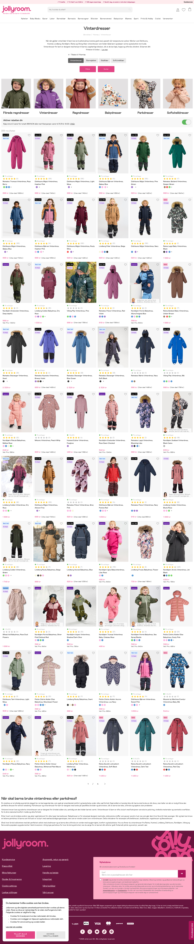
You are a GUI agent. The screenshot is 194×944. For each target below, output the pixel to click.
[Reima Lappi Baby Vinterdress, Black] (164, 252)
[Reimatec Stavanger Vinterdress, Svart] (3, 381)
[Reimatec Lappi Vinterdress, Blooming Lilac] (166, 252)
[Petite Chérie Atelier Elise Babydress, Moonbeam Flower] (166, 640)
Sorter (106, 69)
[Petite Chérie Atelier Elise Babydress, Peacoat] (171, 640)
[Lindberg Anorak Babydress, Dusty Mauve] (71, 575)
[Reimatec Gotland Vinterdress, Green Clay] (169, 187)
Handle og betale (50, 872)
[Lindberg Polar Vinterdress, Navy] (105, 252)
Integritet (47, 879)
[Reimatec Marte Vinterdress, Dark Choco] (134, 381)
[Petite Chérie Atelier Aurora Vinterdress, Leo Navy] (100, 705)
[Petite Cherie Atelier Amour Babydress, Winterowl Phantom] (38, 770)
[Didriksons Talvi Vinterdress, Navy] (5, 705)
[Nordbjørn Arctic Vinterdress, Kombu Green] (169, 575)
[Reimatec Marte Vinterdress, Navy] (132, 381)
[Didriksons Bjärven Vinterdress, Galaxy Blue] (100, 187)
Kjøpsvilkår (7, 866)
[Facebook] (82, 931)
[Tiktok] (104, 931)
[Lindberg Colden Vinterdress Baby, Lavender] (38, 316)
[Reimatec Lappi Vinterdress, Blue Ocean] (169, 252)
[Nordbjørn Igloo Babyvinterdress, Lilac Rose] (100, 575)
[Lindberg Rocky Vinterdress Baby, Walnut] (40, 575)
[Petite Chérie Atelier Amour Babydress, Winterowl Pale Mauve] (36, 770)
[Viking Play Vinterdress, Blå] (70, 316)
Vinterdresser (106, 35)
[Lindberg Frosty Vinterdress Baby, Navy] (132, 575)
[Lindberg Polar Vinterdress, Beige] (100, 252)
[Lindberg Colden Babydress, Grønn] (43, 316)
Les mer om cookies (14, 927)
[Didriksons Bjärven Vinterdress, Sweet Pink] (105, 187)
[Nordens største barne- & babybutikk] (16, 9)
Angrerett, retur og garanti (55, 859)
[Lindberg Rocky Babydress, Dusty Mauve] (43, 575)
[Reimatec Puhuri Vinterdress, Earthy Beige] (73, 511)
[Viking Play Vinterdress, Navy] (75, 316)
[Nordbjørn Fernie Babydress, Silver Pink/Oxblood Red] (134, 316)
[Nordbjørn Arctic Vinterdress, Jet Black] (164, 575)
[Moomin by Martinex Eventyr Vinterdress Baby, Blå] (164, 705)
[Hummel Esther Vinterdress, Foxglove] (68, 446)
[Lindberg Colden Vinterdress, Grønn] (8, 511)
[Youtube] (97, 931)
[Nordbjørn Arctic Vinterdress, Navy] (166, 575)
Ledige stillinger (9, 892)
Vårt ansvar (48, 892)
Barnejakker (91, 60)
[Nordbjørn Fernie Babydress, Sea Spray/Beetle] (137, 316)
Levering (46, 866)
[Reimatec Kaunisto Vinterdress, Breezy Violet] (36, 381)
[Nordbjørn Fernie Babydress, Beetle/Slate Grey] (139, 316)
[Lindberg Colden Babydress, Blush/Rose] (40, 316)
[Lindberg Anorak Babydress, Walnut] (68, 575)
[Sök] (129, 9)
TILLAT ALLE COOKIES (20, 935)
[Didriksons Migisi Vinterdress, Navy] (132, 252)
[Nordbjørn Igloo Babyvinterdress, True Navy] (102, 575)
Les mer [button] (105, 50)
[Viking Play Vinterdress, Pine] (68, 316)
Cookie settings (9, 886)
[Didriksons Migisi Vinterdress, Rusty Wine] (68, 252)
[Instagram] (89, 931)
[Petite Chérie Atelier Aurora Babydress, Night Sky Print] (105, 705)
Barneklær (87, 35)
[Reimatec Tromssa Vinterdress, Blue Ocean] (6, 187)
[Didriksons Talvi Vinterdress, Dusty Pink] (7, 705)
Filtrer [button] (88, 69)
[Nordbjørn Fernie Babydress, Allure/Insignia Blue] (132, 316)
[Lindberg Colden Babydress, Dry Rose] (36, 316)
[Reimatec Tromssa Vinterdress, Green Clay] (4, 187)
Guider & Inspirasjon (12, 879)
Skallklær (104, 60)
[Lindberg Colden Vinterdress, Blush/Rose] (6, 511)
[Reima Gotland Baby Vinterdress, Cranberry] (167, 187)
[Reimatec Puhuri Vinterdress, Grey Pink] (68, 511)
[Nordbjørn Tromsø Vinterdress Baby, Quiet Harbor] (102, 640)
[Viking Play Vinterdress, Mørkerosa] (73, 316)
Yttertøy (96, 35)
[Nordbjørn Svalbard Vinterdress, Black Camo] (164, 446)
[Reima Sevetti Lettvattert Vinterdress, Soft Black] (100, 770)
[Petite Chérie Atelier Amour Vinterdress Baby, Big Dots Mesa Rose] (40, 770)
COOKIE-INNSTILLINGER (50, 935)
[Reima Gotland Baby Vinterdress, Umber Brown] (165, 187)
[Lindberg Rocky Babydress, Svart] (38, 575)
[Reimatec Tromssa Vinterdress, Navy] (9, 187)
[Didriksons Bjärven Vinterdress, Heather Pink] (102, 187)
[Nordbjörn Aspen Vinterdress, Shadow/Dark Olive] (68, 640)
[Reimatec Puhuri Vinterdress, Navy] (102, 316)
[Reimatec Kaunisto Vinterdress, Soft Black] (40, 381)
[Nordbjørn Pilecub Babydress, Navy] (6, 446)
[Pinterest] (111, 931)
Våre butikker (48, 886)
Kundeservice (188, 2)
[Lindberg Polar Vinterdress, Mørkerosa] (102, 252)
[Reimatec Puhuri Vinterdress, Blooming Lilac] (105, 316)
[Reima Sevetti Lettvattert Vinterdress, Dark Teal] (102, 770)
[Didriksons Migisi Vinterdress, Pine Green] (37, 187)
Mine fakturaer (9, 872)
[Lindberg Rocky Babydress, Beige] (36, 575)
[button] (183, 10)
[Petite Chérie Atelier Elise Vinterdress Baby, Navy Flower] (169, 640)
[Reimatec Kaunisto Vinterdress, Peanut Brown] (38, 381)
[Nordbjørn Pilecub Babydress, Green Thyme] (11, 446)
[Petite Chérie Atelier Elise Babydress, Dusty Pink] (164, 640)
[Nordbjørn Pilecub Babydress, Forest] (8, 446)
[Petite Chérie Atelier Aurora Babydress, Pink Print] (102, 705)
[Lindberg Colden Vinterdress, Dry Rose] (3, 511)
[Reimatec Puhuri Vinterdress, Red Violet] (100, 316)
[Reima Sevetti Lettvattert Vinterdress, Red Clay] (105, 770)
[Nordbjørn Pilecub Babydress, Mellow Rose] (3, 446)
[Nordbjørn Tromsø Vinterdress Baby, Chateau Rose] (100, 640)
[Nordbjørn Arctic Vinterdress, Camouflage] (171, 575)
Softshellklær (118, 60)
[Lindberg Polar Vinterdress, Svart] (107, 252)
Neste (105, 784)
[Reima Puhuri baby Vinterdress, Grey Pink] (70, 511)
